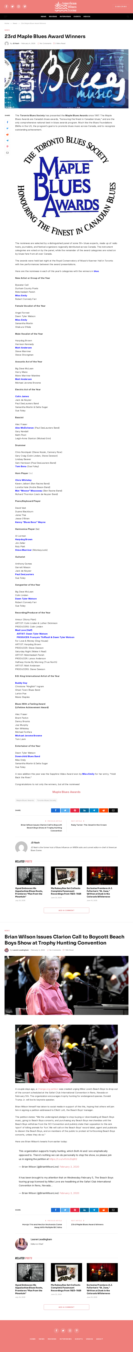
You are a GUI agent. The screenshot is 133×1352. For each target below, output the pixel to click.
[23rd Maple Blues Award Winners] (66, 78)
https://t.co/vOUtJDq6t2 (63, 1159)
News (7, 30)
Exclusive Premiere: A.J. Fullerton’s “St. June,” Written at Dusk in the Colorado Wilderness (99, 892)
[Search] (127, 17)
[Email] (7, 152)
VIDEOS (86, 17)
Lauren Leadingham (21, 950)
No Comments (45, 43)
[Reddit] (7, 134)
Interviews (66, 1339)
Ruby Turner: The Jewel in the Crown (89, 825)
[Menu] (5, 17)
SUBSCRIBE (121, 6)
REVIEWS (53, 17)
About (99, 1339)
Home (33, 1339)
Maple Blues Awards (66, 792)
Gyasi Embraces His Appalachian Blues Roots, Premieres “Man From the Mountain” (29, 892)
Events (79, 1339)
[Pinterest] (7, 146)
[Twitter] (7, 128)
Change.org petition (48, 1089)
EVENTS (77, 17)
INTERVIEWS (65, 17)
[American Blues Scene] (66, 6)
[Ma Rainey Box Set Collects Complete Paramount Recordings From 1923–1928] (66, 875)
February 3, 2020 (69, 1166)
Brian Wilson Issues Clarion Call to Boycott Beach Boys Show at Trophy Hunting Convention (41, 828)
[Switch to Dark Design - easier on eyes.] (123, 16)
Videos (89, 1339)
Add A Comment (66, 910)
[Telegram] (7, 140)
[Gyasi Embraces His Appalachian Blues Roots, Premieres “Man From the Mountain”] (30, 875)
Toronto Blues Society (46, 800)
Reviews (52, 1339)
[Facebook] (7, 122)
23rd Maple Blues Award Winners (87, 1224)
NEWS (43, 17)
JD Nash (16, 43)
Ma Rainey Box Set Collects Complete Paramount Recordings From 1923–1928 (66, 891)
